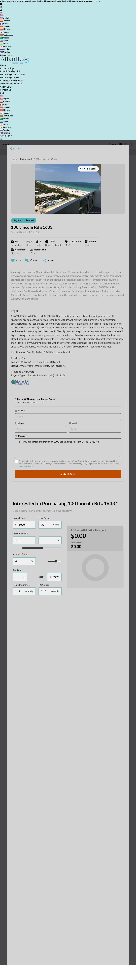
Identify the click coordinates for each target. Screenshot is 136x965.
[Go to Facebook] (1, 4)
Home (14, 159)
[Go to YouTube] (1, 9)
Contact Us (5, 90)
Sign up (3, 55)
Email (75, 423)
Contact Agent (68, 474)
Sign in (9, 55)
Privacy (29, 466)
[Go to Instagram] (1, 7)
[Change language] (2, 15)
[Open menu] (1, 138)
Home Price (19, 518)
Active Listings (7, 68)
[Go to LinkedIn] (1, 12)
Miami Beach (26, 159)
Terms (22, 466)
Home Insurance (21, 585)
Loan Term (43, 518)
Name (21, 410)
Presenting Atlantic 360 (11, 74)
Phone (22, 423)
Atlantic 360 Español (10, 71)
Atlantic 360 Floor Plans (11, 80)
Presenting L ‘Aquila (9, 77)
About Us (4, 87)
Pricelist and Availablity (11, 83)
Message (22, 436)
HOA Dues (43, 585)
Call (2, 93)
